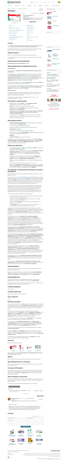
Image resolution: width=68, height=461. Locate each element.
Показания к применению (13, 31)
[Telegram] (32, 21)
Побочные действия (12, 35)
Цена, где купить (30, 40)
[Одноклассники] (31, 21)
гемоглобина (30, 78)
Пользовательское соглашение (13, 451)
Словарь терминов (55, 5)
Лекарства (29, 5)
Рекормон (30, 350)
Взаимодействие (30, 25)
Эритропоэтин (38, 350)
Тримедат (49, 72)
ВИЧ (16, 109)
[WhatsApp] (35, 21)
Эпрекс (16, 352)
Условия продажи (30, 26)
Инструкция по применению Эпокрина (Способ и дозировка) (16, 37)
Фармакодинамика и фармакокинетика (16, 30)
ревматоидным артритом (32, 110)
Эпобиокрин (21, 350)
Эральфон (13, 350)
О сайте (9, 453)
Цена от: (41, 9)
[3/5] (23, 13)
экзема (31, 160)
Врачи (35, 5)
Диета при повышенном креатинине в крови (51, 78)
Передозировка (11, 39)
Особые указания (30, 31)
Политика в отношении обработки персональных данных (18, 450)
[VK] (8, 457)
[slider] (41, 416)
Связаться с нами (11, 454)
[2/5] (22, 13)
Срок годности (29, 30)
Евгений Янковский (22, 398)
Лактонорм (49, 83)
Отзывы (28, 38)
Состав (10, 25)
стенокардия (18, 129)
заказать (41, 390)
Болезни (10, 5)
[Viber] (33, 21)
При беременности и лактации (32, 36)
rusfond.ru (54, 97)
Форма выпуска (11, 26)
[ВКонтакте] (30, 21)
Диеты (23, 5)
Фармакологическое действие (14, 28)
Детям (28, 35)
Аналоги (28, 33)
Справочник (46, 5)
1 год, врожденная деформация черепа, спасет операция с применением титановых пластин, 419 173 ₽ (53, 104)
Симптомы (17, 5)
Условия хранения (30, 28)
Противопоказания (12, 33)
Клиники (40, 5)
